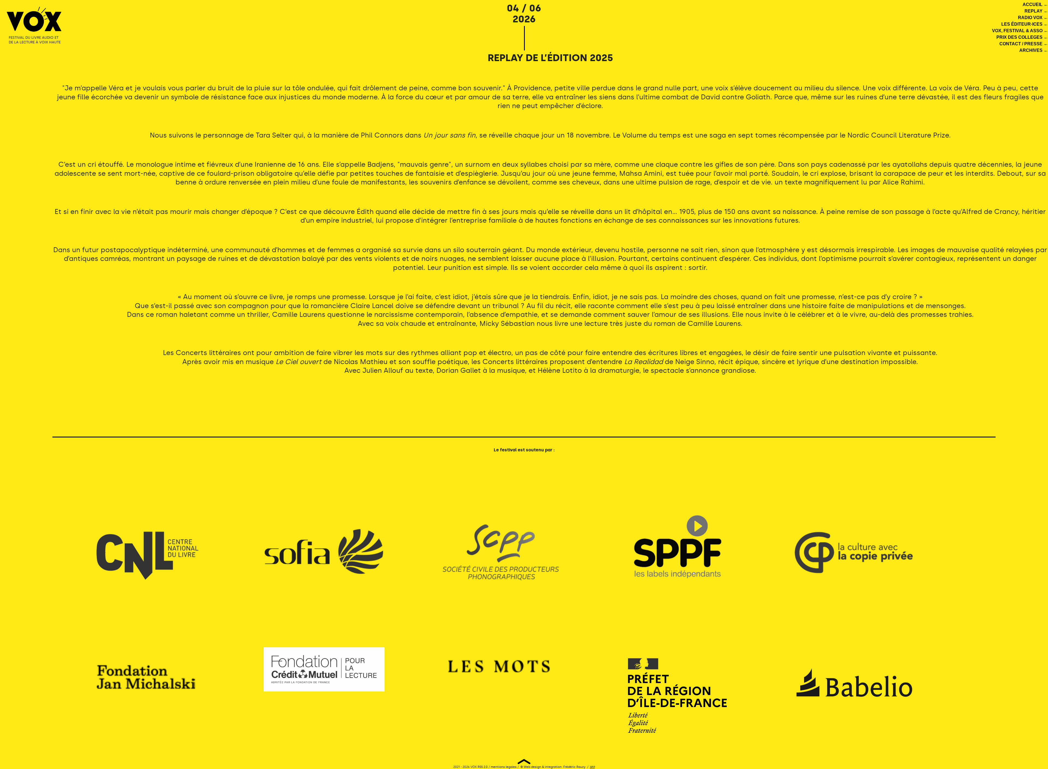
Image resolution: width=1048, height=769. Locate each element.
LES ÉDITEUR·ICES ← (1024, 24)
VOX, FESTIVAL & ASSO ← (1020, 30)
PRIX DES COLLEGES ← (1022, 37)
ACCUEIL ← (1035, 4)
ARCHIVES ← (1033, 50)
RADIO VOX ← (1033, 17)
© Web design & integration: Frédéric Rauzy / (554, 767)
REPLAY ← (1036, 11)
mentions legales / (505, 767)
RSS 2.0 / (484, 767)
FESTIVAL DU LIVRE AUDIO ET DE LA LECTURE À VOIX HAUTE (35, 39)
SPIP (592, 767)
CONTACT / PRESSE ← (1023, 43)
